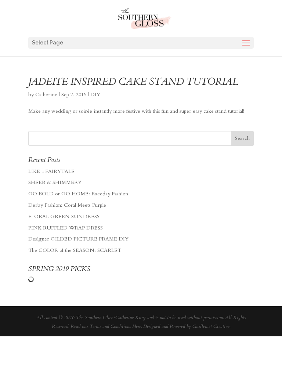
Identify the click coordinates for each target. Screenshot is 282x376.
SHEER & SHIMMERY (55, 182)
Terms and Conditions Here (115, 326)
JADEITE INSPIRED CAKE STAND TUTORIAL (133, 81)
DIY (95, 94)
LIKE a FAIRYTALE (51, 171)
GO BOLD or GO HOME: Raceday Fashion (78, 193)
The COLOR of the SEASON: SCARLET (74, 250)
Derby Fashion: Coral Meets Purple (67, 205)
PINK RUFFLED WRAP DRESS (65, 227)
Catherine (46, 94)
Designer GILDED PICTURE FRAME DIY (78, 238)
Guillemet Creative (210, 326)
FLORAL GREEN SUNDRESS (64, 216)
